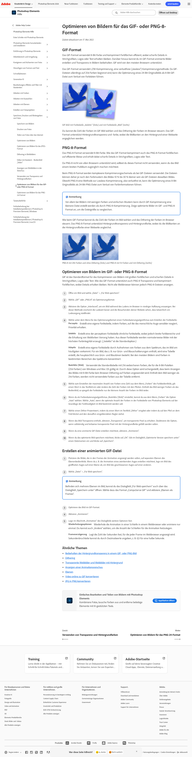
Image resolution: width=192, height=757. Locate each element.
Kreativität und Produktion (52, 706)
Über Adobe (163, 696)
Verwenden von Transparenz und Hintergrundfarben (29, 177)
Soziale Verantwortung (167, 711)
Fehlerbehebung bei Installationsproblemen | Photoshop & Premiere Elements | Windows (28, 209)
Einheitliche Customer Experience (54, 702)
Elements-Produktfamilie (131, 4)
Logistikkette (163, 718)
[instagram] (31, 752)
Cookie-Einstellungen (168, 752)
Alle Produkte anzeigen (12, 725)
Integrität (162, 726)
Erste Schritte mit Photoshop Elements (28, 37)
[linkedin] (41, 752)
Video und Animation (11, 706)
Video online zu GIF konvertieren (82, 576)
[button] (189, 4)
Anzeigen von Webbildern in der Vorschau (29, 169)
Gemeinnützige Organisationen (93, 699)
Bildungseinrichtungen (89, 695)
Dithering (70, 558)
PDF (5, 710)
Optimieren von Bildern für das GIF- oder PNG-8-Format (32, 185)
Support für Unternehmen (129, 707)
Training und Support (106, 4)
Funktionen (87, 4)
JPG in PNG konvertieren (78, 581)
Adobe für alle (164, 730)
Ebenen (69, 571)
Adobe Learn (125, 703)
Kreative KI (8, 695)
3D (5, 714)
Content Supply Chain (50, 699)
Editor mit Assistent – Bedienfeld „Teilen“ (29, 161)
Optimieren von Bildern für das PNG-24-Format (31, 193)
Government (86, 702)
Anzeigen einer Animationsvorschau (84, 567)
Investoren (163, 715)
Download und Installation (130, 696)
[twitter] (36, 752)
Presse (161, 707)
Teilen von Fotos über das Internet (30, 135)
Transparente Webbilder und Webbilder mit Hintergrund (94, 562)
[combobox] (134, 12)
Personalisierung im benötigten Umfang (57, 695)
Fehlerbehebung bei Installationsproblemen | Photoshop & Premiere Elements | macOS (28, 219)
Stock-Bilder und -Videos (12, 721)
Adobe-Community (127, 699)
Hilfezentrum (125, 692)
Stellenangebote (165, 699)
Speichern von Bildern (25, 124)
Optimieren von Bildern (26, 140)
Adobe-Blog (163, 734)
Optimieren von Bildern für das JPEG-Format (31, 147)
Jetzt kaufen (173, 4)
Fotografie (8, 699)
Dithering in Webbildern (26, 154)
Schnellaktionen (19, 74)
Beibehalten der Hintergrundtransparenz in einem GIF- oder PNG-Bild (101, 553)
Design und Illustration (12, 702)
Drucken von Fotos (24, 129)
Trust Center (163, 722)
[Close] (136, 751)
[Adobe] (6, 4)
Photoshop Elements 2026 (48, 4)
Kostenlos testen (154, 4)
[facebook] (26, 752)
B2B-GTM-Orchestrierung (52, 710)
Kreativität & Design (22, 4)
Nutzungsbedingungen (151, 752)
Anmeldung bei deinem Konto (169, 692)
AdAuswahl (184, 752)
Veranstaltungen (165, 703)
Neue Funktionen (71, 4)
